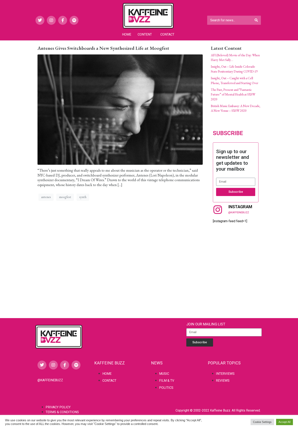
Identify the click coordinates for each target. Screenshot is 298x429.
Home (126, 34)
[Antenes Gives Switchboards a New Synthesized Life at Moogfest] (120, 109)
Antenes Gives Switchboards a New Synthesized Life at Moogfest (103, 48)
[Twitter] (39, 20)
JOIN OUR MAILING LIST (205, 324)
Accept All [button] (284, 422)
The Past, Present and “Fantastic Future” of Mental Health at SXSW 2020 (233, 94)
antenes (46, 197)
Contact (167, 34)
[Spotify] (74, 20)
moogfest (65, 197)
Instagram (240, 206)
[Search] (256, 20)
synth (82, 197)
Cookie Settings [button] (262, 422)
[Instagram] (51, 20)
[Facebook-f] (62, 20)
